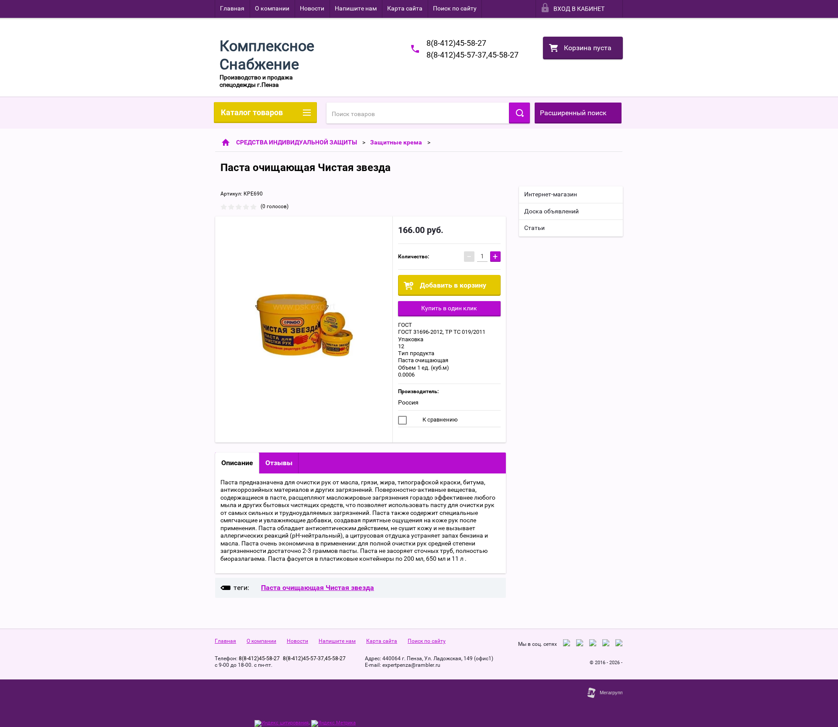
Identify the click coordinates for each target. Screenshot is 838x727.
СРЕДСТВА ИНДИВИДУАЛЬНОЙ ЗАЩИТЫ (296, 142)
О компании (272, 8)
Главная (232, 8)
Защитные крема (396, 142)
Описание (237, 463)
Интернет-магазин (550, 194)
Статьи (534, 227)
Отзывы (278, 463)
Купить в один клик (449, 308)
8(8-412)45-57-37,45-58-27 (472, 54)
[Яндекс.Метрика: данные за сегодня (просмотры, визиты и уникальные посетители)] (333, 723)
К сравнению (439, 419)
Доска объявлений (551, 211)
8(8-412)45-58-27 (456, 43)
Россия (408, 402)
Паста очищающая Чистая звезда (317, 587)
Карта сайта (404, 8)
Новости (312, 8)
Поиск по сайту (455, 8)
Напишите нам (356, 8)
